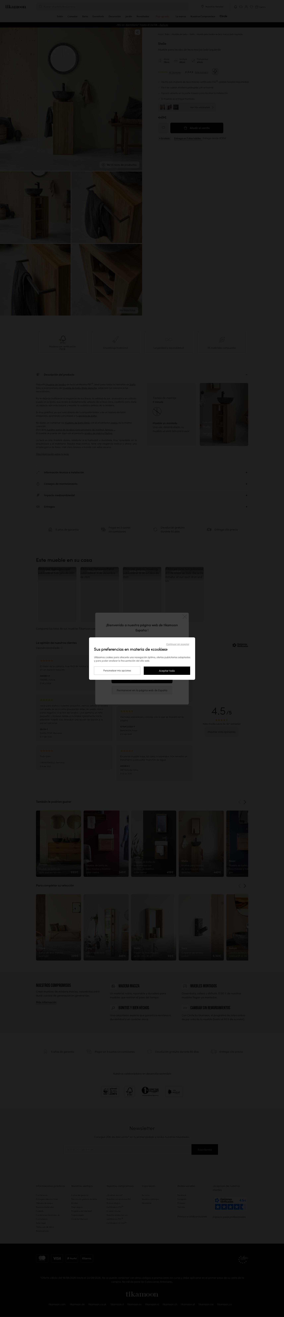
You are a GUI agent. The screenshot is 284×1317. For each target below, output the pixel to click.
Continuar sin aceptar (177, 644)
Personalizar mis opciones (117, 670)
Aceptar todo (167, 670)
